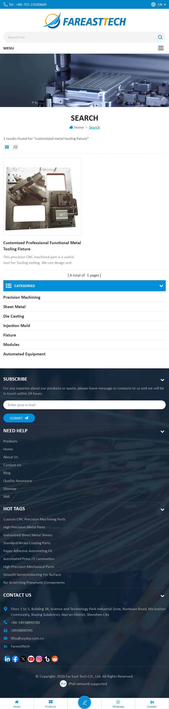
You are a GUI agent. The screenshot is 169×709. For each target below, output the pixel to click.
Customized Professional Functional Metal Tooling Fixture (42, 245)
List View (15, 147)
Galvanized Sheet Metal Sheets (27, 535)
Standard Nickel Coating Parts (26, 542)
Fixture (9, 335)
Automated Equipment (24, 353)
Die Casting (13, 316)
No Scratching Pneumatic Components (34, 582)
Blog (6, 472)
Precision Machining (21, 297)
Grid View (7, 147)
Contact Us (12, 464)
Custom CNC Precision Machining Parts (34, 519)
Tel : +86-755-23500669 (27, 4)
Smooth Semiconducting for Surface (32, 574)
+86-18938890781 (25, 622)
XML (6, 496)
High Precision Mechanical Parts (28, 566)
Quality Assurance (17, 480)
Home (79, 127)
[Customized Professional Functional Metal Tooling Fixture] (42, 197)
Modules (11, 344)
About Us (10, 456)
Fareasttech (20, 646)
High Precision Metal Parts (24, 527)
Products (10, 441)
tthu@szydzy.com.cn (27, 638)
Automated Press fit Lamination (28, 558)
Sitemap (9, 488)
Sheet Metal (14, 306)
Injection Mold (16, 325)
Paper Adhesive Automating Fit (27, 550)
